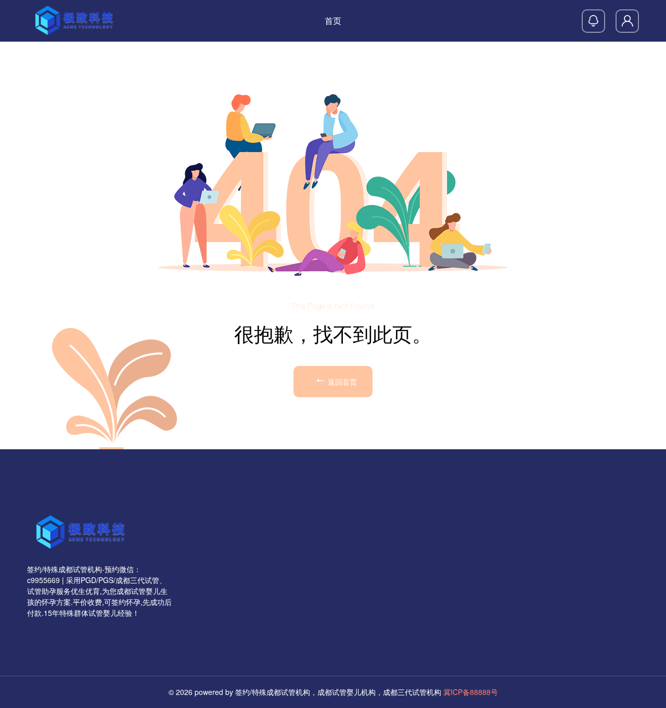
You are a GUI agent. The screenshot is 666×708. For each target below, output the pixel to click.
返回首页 (341, 381)
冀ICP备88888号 (470, 692)
